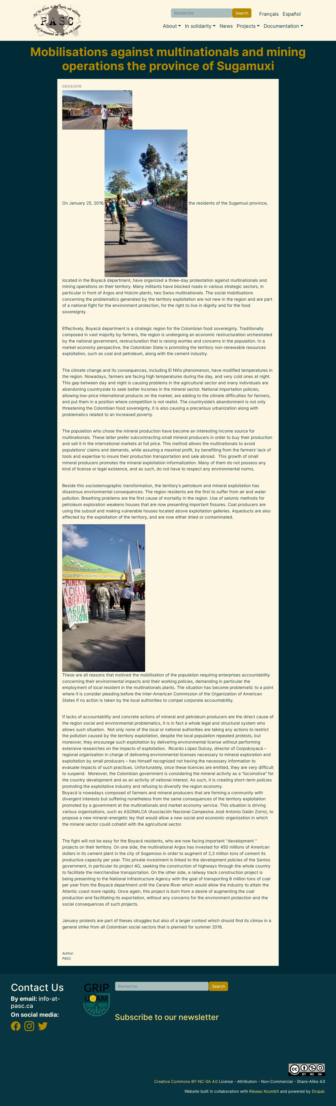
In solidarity (198, 26)
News (226, 26)
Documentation (281, 26)
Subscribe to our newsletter (167, 1017)
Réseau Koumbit (264, 1091)
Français (269, 14)
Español (292, 14)
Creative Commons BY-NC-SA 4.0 (186, 1081)
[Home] (57, 20)
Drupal (318, 1091)
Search (241, 13)
